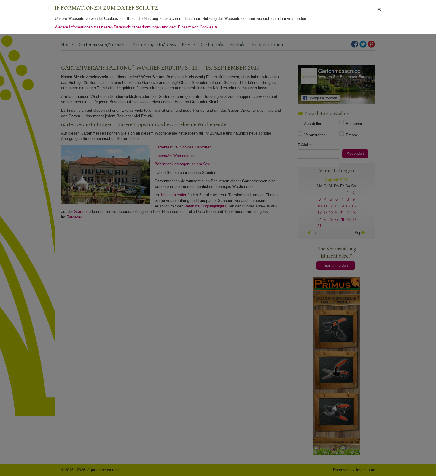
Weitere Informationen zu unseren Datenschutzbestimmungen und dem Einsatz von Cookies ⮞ (136, 27)
